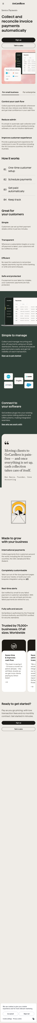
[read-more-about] (6, 682)
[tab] (10, 92)
